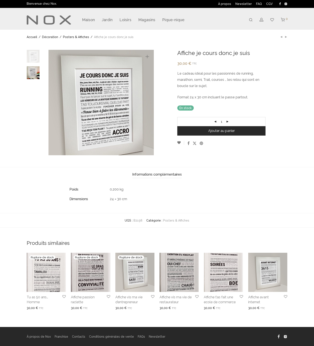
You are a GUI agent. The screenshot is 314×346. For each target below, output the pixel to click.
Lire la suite (33, 308)
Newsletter (243, 3)
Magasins (146, 20)
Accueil (32, 37)
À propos (224, 3)
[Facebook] (280, 3)
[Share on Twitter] (195, 143)
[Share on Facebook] (188, 143)
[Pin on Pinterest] (202, 143)
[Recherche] (250, 19)
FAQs (141, 336)
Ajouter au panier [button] (170, 308)
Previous (54, 102)
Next (148, 102)
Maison (88, 20)
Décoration (50, 37)
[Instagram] (285, 3)
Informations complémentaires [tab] (157, 174)
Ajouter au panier (221, 131)
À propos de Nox (39, 336)
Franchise (61, 336)
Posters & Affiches (76, 37)
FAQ (259, 3)
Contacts (78, 336)
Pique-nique (173, 20)
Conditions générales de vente (111, 336)
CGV (269, 3)
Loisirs (125, 20)
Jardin (107, 20)
